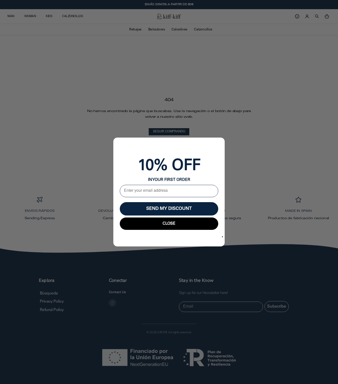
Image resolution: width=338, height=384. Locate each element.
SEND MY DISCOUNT (169, 209)
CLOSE (169, 224)
